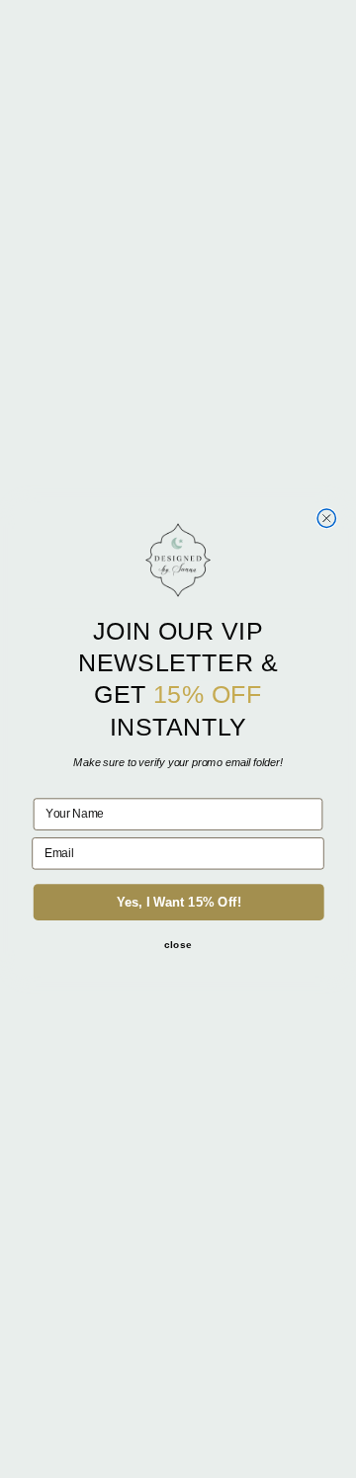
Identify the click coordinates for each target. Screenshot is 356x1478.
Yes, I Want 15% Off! (179, 902)
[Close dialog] (326, 518)
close (177, 944)
